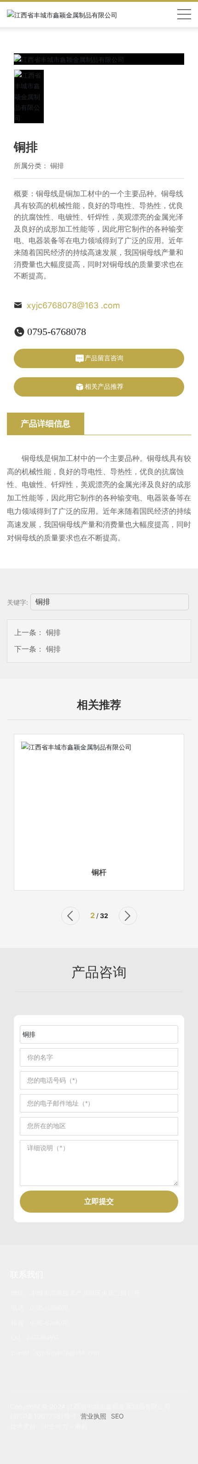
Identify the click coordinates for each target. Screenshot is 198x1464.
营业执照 (93, 1416)
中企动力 (55, 1426)
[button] (70, 916)
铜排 (57, 165)
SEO (117, 1416)
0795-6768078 (56, 331)
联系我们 (26, 1274)
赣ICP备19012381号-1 (43, 1416)
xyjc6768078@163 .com (73, 305)
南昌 (81, 1426)
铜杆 (99, 872)
